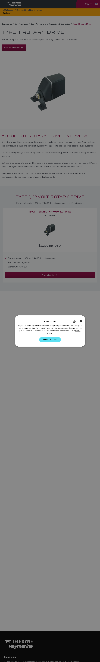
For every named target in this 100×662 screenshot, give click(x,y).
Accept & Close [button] (50, 339)
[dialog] (50, 331)
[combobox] (74, 321)
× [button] (81, 321)
